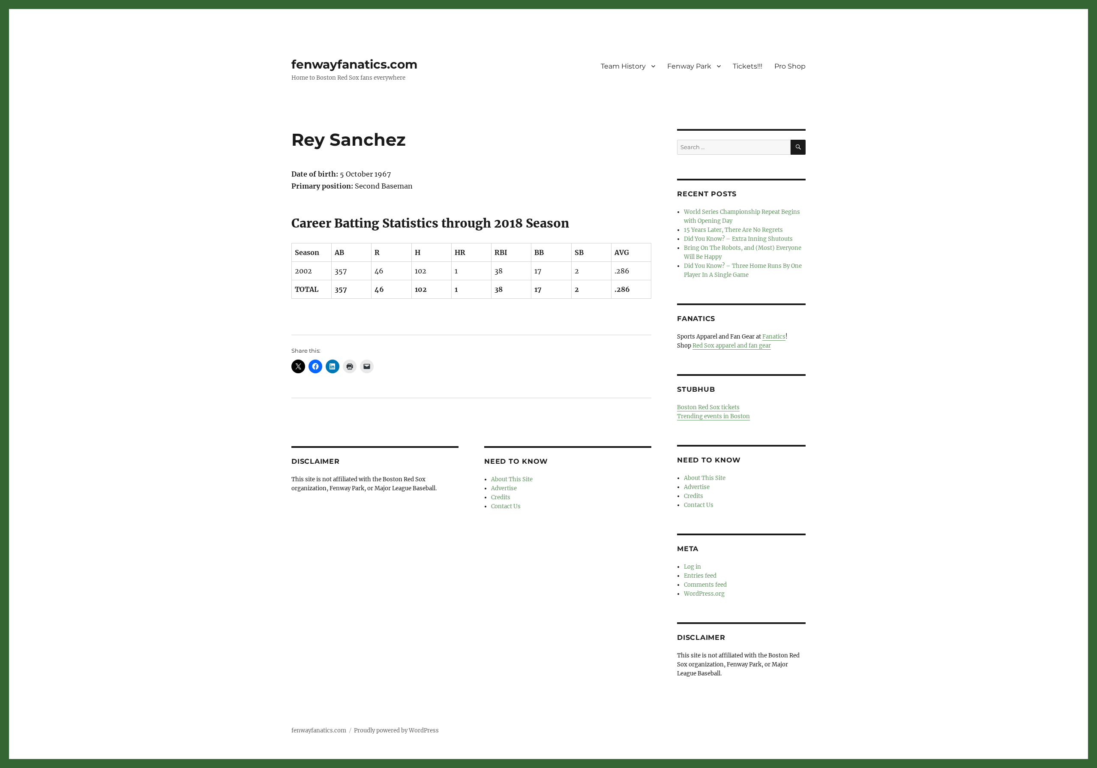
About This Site (512, 479)
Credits (500, 497)
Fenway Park (689, 66)
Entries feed (700, 575)
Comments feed (705, 584)
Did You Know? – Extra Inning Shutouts (738, 239)
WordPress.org (704, 593)
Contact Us (506, 506)
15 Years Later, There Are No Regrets (733, 230)
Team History (623, 66)
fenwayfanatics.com (354, 64)
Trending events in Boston (713, 416)
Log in (692, 566)
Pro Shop (790, 66)
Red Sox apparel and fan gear (731, 345)
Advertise (504, 488)
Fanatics (773, 336)
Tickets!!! (747, 66)
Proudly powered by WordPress (396, 730)
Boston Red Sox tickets (708, 407)
